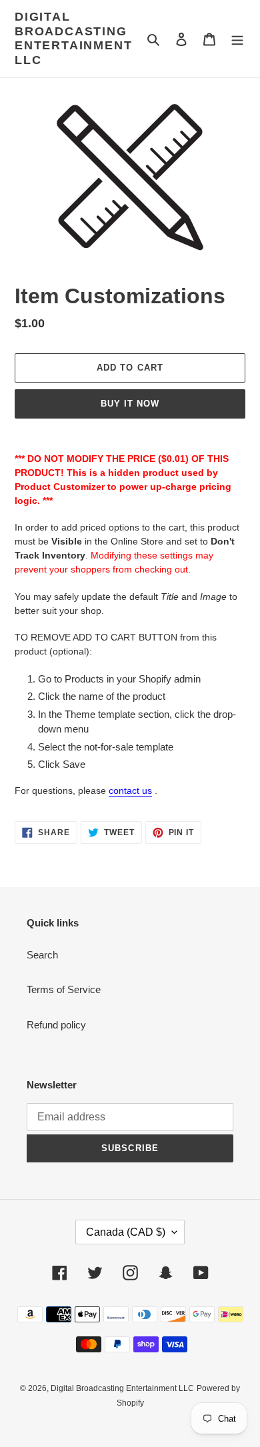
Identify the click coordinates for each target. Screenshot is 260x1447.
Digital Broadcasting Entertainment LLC (73, 38)
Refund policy (56, 1024)
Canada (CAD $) (125, 1232)
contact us (130, 790)
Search (42, 954)
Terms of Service (64, 989)
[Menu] (237, 39)
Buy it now (130, 404)
